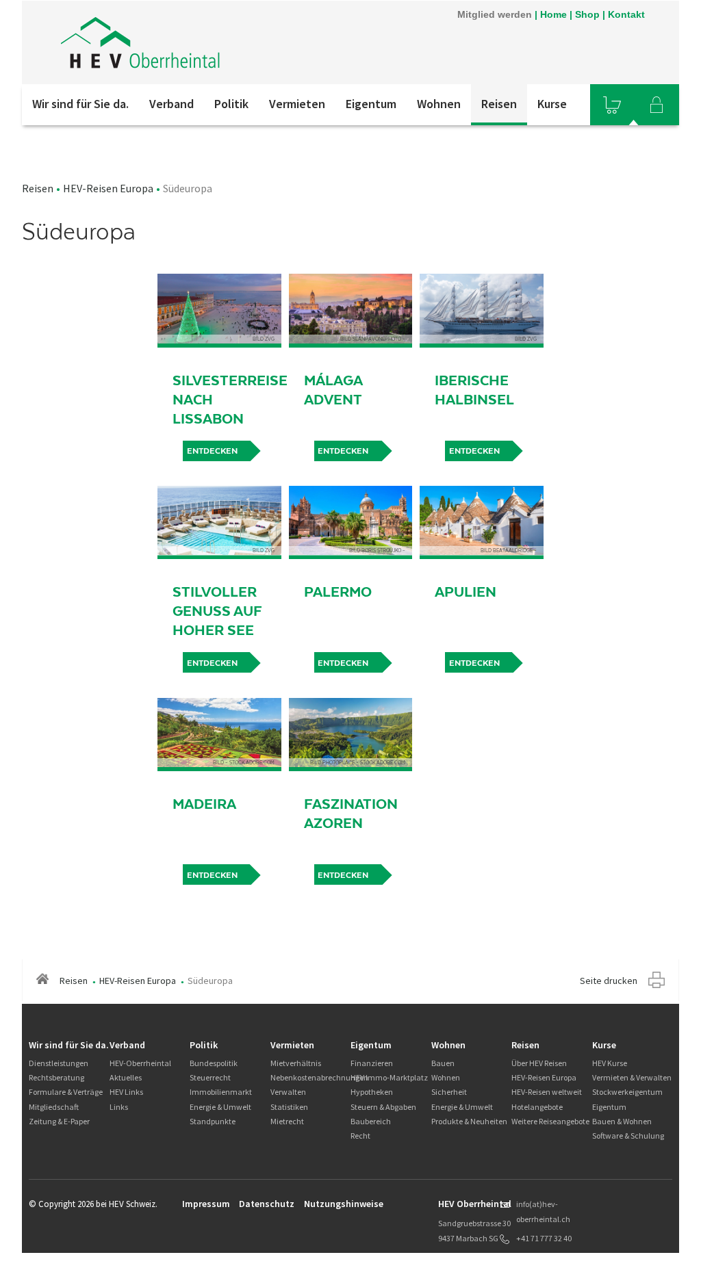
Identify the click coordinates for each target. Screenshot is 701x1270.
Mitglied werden (494, 14)
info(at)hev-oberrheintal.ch (543, 1211)
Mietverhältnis (295, 1063)
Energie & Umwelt (220, 1107)
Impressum (206, 1203)
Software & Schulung (628, 1135)
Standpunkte (212, 1121)
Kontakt (626, 14)
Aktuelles (126, 1077)
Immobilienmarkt (221, 1092)
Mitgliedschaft (54, 1107)
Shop (587, 14)
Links (119, 1107)
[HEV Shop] (612, 104)
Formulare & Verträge (66, 1092)
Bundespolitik (214, 1063)
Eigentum (371, 104)
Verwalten (288, 1092)
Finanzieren (371, 1063)
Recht (360, 1135)
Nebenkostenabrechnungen (319, 1077)
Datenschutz (266, 1203)
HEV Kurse (609, 1063)
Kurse (552, 104)
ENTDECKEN (474, 451)
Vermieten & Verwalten (632, 1077)
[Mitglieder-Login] (656, 104)
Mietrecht (287, 1121)
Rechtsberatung (56, 1077)
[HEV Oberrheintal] (206, 42)
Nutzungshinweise (343, 1203)
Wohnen (439, 104)
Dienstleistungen (58, 1063)
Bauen (443, 1063)
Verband (171, 104)
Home (553, 14)
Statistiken (289, 1107)
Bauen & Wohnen (622, 1121)
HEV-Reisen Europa (108, 188)
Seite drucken (608, 980)
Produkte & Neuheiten (469, 1121)
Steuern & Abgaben (383, 1107)
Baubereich (370, 1121)
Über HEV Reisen (539, 1063)
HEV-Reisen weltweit (546, 1092)
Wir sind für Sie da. (80, 104)
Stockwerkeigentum (627, 1092)
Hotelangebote (537, 1107)
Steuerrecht (210, 1077)
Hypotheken (371, 1092)
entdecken (212, 451)
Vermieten (297, 104)
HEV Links (126, 1092)
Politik (231, 104)
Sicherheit (449, 1092)
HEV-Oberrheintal (140, 1063)
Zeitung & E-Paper (59, 1121)
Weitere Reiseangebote (550, 1121)
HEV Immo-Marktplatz (389, 1077)
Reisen (499, 104)
